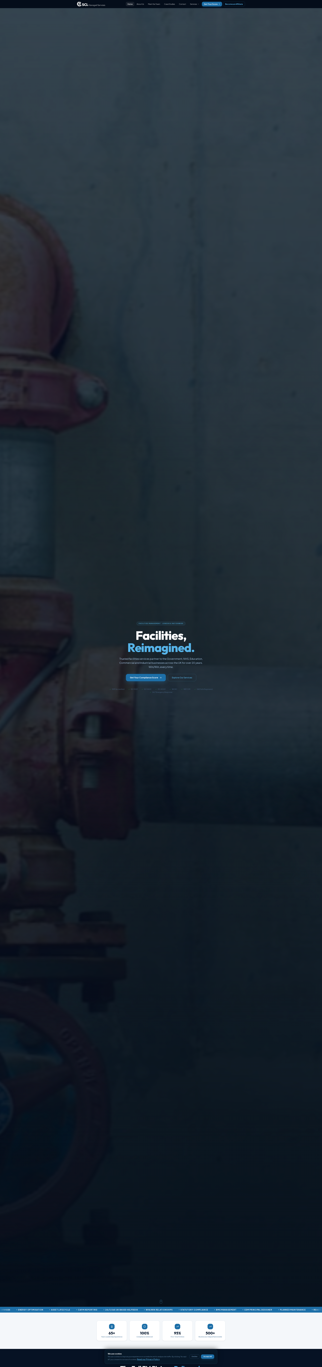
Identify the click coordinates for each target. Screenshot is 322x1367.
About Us (140, 4)
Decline (194, 1356)
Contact (182, 4)
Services (193, 4)
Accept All (208, 1356)
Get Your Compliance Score (144, 677)
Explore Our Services (182, 677)
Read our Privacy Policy (148, 1359)
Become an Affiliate (234, 4)
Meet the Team (154, 4)
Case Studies (169, 4)
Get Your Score (211, 4)
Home (130, 4)
